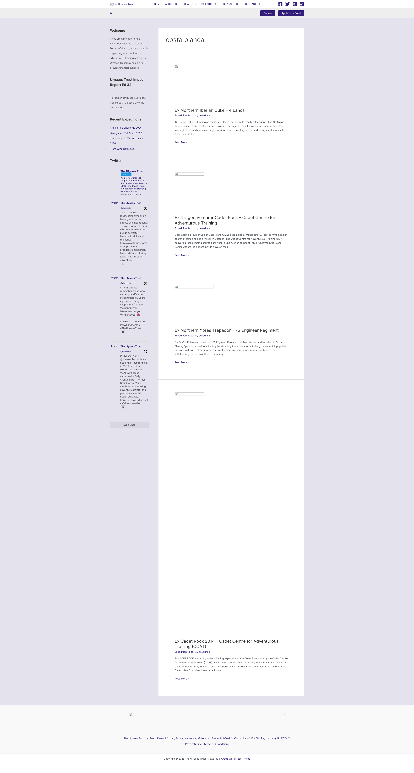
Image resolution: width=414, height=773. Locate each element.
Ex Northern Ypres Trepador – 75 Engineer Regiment (227, 330)
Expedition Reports (186, 115)
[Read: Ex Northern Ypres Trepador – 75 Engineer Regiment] (194, 304)
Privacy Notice (193, 744)
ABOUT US (171, 4)
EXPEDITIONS (208, 4)
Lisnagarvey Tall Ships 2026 (126, 133)
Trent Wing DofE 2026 (122, 148)
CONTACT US (252, 4)
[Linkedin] (302, 4)
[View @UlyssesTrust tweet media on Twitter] (123, 264)
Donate (268, 13)
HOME (157, 4)
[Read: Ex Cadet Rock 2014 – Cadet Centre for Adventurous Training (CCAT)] (189, 513)
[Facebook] (280, 4)
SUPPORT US (230, 4)
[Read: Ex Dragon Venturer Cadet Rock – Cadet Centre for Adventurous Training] (189, 191)
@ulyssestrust (126, 208)
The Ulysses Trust (130, 202)
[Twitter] (287, 4)
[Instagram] (294, 4)
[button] (178, 4)
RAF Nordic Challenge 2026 (126, 127)
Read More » (182, 142)
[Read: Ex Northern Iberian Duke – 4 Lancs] (200, 84)
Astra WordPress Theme (236, 758)
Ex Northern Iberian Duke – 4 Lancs (210, 110)
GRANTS (188, 4)
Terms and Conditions (216, 744)
